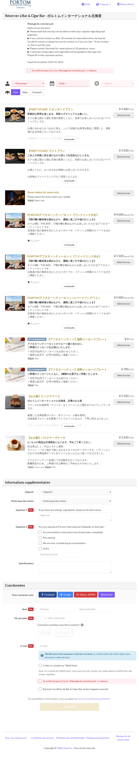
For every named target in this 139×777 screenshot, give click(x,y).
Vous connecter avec (23, 594)
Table (25, 92)
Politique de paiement (97, 737)
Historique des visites (22, 500)
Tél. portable (23, 618)
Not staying (49, 537)
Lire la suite (69, 139)
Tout (15, 92)
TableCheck (107, 594)
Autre (46, 548)
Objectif (29, 491)
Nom (27, 609)
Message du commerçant (40, 23)
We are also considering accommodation (64, 543)
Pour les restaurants (15, 737)
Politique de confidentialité (70, 737)
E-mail (26, 645)
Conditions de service (42, 737)
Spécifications (26, 563)
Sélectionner (123, 115)
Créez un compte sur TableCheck (60, 665)
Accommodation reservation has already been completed (73, 532)
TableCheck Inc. (65, 748)
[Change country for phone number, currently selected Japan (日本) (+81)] (43, 618)
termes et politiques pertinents (94, 698)
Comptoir (37, 92)
